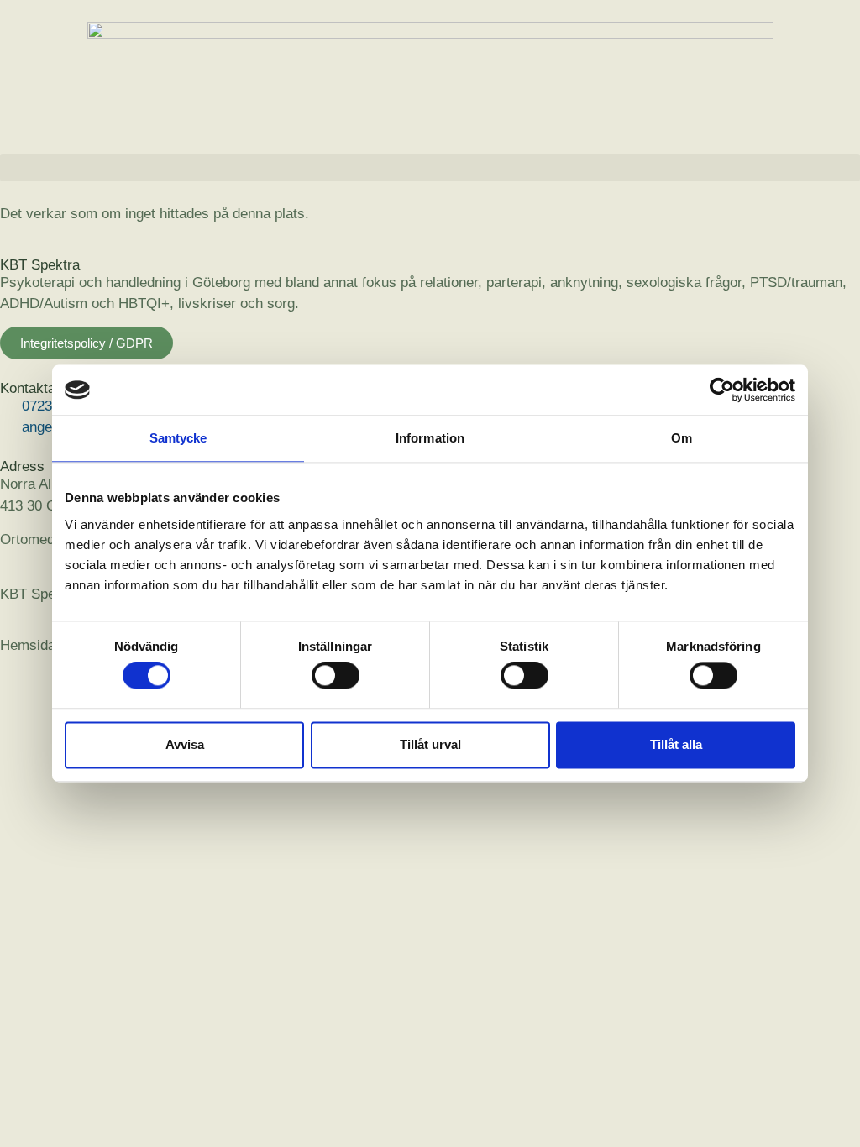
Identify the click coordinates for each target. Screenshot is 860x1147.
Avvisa (184, 744)
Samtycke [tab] (178, 438)
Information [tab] (430, 438)
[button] (430, 167)
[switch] (335, 676)
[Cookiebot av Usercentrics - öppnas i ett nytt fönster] (721, 389)
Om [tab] (681, 438)
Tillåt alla (676, 744)
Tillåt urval (430, 744)
